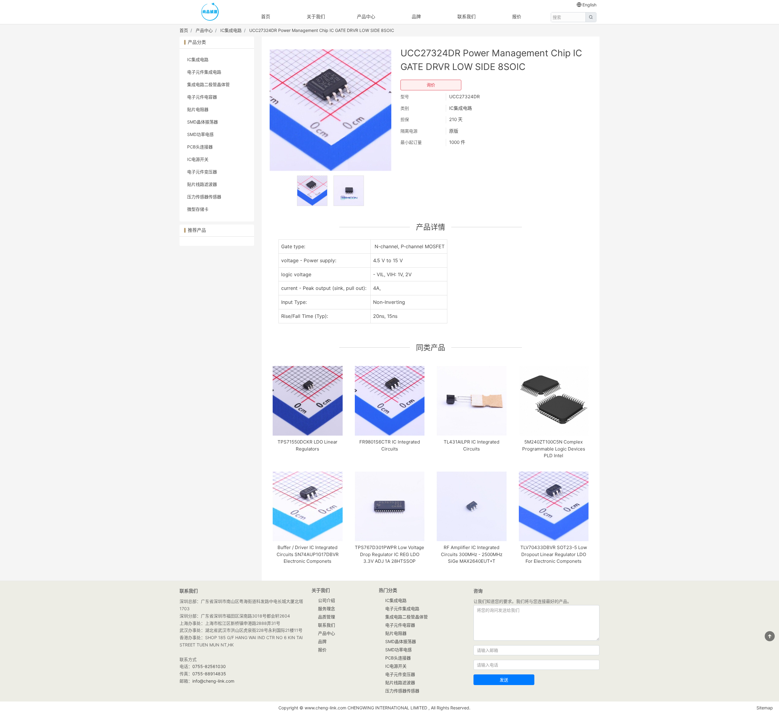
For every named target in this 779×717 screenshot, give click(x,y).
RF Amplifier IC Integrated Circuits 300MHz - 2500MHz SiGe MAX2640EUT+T (471, 554)
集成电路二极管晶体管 (208, 84)
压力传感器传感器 (204, 196)
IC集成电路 (231, 30)
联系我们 (466, 16)
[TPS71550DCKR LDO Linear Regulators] (308, 401)
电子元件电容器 (202, 96)
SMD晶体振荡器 (202, 121)
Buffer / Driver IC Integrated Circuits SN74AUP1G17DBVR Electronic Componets (308, 554)
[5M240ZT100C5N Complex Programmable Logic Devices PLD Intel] (554, 401)
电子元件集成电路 (204, 72)
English (589, 4)
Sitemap (764, 707)
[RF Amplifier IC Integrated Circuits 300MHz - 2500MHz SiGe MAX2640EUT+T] (472, 506)
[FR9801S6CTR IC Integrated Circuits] (390, 401)
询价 (431, 84)
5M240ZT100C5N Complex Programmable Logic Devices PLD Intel (553, 448)
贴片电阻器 (197, 109)
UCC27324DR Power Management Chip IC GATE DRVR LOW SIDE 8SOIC (321, 30)
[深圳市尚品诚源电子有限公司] (210, 12)
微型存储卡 (197, 209)
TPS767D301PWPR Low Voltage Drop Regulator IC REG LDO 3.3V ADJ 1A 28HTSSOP (389, 554)
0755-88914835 (209, 673)
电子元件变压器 (202, 171)
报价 (516, 16)
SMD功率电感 (200, 134)
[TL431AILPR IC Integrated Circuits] (472, 401)
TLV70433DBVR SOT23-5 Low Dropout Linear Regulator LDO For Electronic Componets (553, 554)
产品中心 (366, 16)
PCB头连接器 (200, 146)
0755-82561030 (209, 666)
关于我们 (316, 16)
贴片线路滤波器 (202, 184)
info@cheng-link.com (213, 681)
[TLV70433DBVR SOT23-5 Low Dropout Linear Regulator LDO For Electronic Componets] (554, 506)
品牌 (416, 16)
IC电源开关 (197, 159)
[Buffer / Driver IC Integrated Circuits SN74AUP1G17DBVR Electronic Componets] (308, 506)
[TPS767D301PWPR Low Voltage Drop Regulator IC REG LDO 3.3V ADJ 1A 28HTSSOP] (390, 506)
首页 (265, 16)
